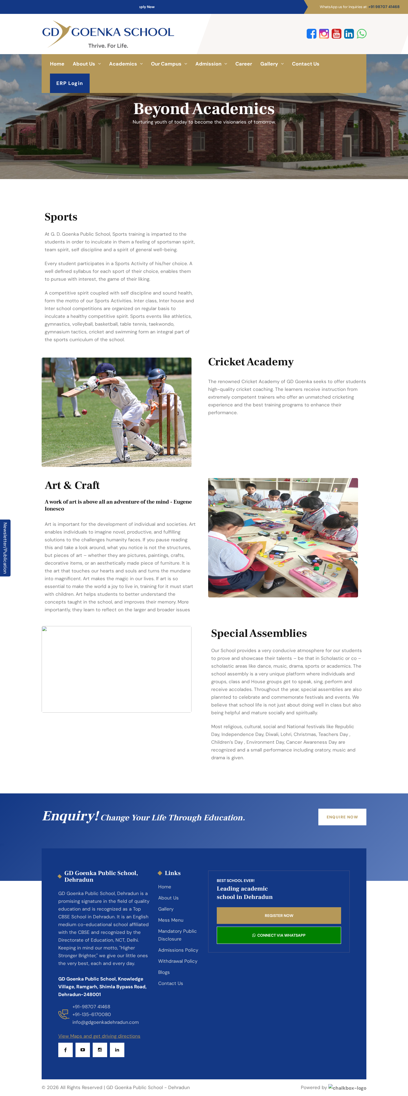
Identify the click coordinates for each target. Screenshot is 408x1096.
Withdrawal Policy (177, 961)
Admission (208, 64)
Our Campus (166, 64)
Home (57, 64)
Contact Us (305, 64)
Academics (123, 64)
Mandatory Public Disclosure (177, 935)
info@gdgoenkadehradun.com (105, 1022)
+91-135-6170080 (91, 1014)
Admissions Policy (178, 950)
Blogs (164, 972)
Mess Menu (170, 920)
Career (243, 64)
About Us (84, 64)
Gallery (269, 64)
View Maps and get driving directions (99, 1036)
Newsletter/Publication (5, 548)
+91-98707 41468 (91, 1007)
